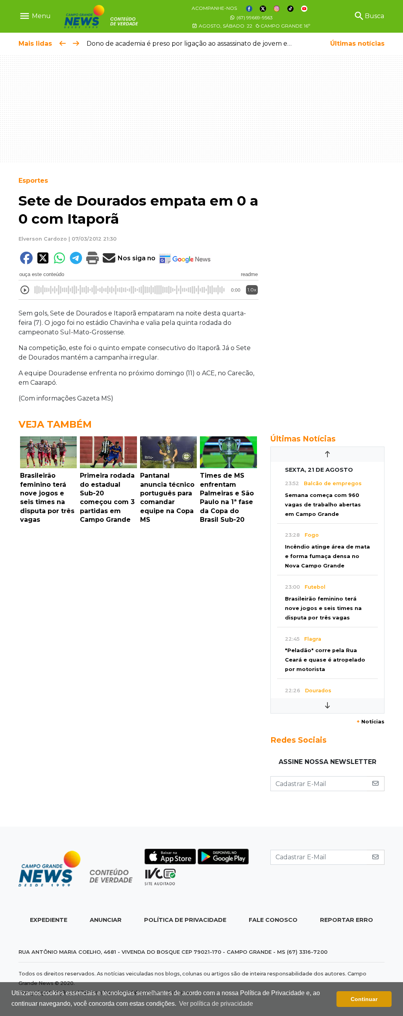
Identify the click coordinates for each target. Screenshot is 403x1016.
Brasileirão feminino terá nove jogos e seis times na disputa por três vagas (323, 608)
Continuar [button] (364, 999)
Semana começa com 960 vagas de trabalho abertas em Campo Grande (323, 504)
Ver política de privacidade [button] (216, 1003)
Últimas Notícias (303, 438)
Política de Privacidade (185, 919)
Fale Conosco (273, 919)
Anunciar (106, 919)
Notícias (371, 722)
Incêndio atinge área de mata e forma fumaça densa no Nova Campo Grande (327, 556)
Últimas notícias (357, 43)
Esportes (33, 180)
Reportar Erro (346, 919)
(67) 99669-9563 (254, 17)
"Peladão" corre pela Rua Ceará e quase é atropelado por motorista (325, 659)
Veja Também (55, 424)
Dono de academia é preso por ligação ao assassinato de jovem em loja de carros (212, 43)
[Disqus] (138, 635)
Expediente (48, 919)
